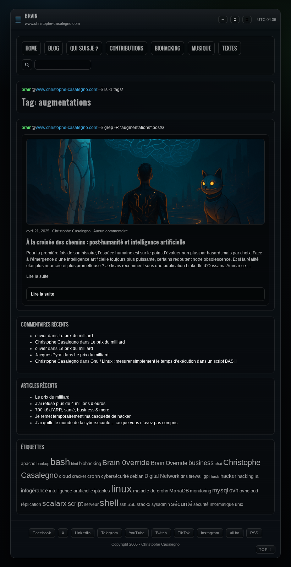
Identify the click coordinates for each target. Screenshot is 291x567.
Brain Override (169, 463)
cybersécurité (115, 476)
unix (239, 504)
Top (265, 549)
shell (109, 503)
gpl (207, 476)
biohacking (90, 463)
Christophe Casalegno (57, 342)
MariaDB (179, 490)
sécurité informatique (213, 504)
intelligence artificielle (71, 490)
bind (74, 463)
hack (215, 476)
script (75, 503)
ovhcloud (249, 490)
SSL (131, 504)
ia (256, 476)
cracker (79, 476)
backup (43, 463)
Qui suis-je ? (84, 48)
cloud (65, 476)
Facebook (42, 533)
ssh (123, 504)
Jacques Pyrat (48, 354)
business (201, 462)
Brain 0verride (126, 462)
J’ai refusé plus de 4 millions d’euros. (70, 403)
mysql (220, 490)
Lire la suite (37, 276)
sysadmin (161, 504)
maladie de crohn (150, 490)
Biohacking (167, 48)
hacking (245, 476)
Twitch (161, 533)
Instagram (210, 533)
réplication (31, 504)
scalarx (54, 503)
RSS (254, 533)
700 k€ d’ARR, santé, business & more (72, 409)
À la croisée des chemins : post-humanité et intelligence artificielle (105, 242)
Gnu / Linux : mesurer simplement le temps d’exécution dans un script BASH (163, 361)
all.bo (235, 533)
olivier (41, 335)
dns (184, 476)
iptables (102, 490)
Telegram (109, 533)
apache (28, 463)
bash (60, 462)
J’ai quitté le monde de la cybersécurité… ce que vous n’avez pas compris (106, 422)
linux (121, 489)
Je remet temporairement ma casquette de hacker (83, 416)
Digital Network (162, 476)
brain (31, 16)
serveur (91, 504)
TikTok (184, 533)
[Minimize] (222, 19)
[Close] (247, 19)
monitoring (200, 490)
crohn (93, 476)
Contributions (126, 48)
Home (31, 48)
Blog (53, 48)
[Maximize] (235, 19)
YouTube (137, 533)
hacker (228, 476)
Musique (201, 48)
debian (136, 476)
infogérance (34, 490)
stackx (143, 504)
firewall (196, 476)
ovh (233, 490)
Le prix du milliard (76, 335)
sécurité (181, 504)
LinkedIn (82, 533)
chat (218, 463)
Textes (229, 48)
